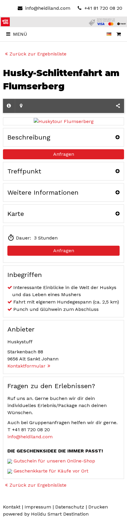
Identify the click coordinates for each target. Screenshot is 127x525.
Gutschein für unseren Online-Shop (54, 461)
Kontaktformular (26, 366)
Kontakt (11, 507)
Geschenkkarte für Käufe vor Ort (51, 471)
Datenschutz (69, 507)
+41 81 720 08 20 (102, 8)
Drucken (98, 507)
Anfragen (63, 154)
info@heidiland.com (47, 8)
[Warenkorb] (118, 34)
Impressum (38, 507)
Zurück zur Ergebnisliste (37, 54)
